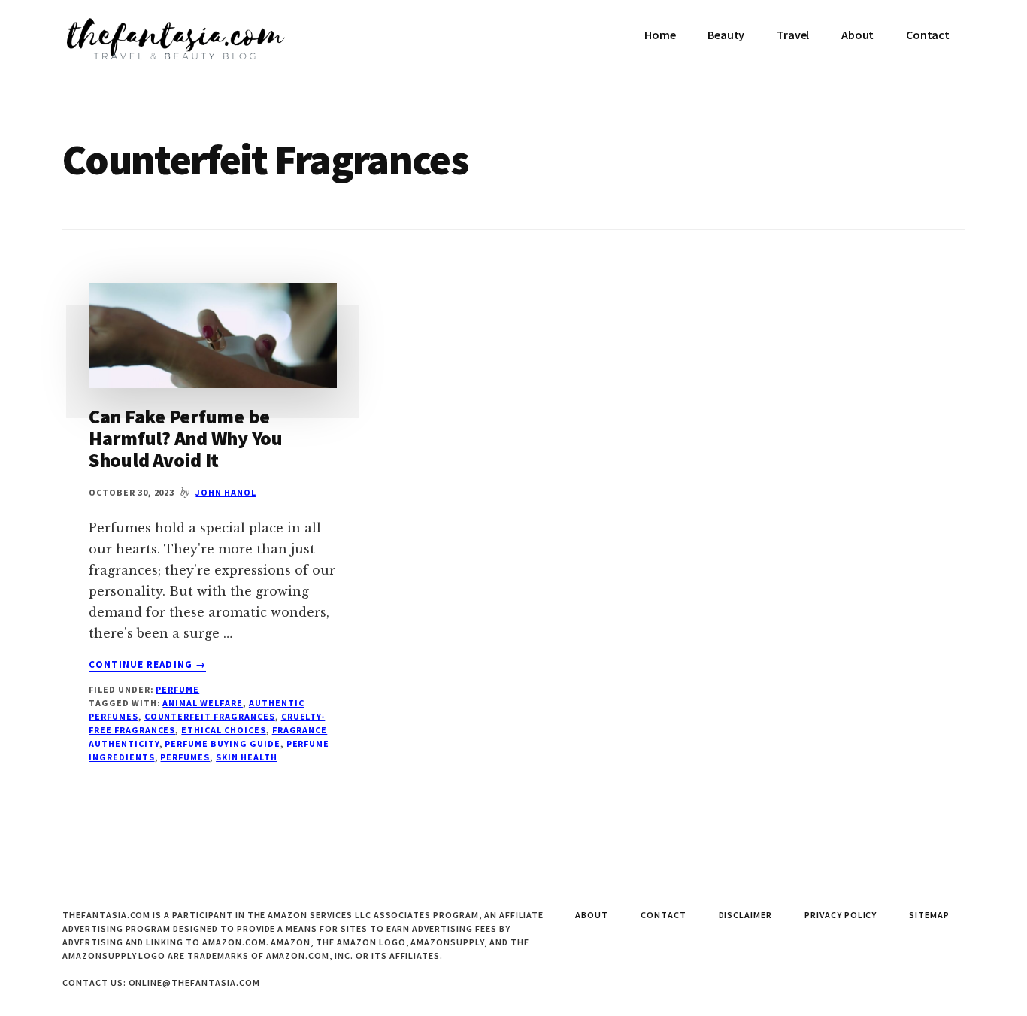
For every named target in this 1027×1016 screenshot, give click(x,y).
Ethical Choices (223, 729)
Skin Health (246, 757)
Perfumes (185, 757)
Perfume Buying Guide (222, 743)
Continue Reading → (147, 665)
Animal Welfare (202, 702)
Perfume (177, 689)
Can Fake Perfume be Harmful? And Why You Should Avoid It (186, 438)
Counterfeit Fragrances (209, 716)
